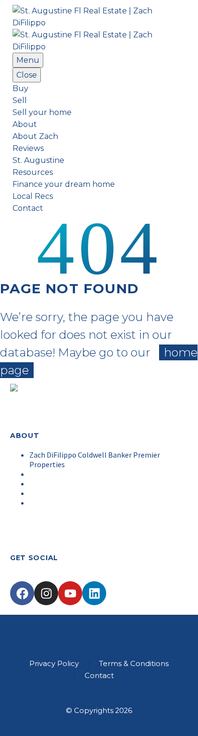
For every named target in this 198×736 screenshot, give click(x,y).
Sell (19, 100)
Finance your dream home (63, 184)
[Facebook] (22, 593)
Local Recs (32, 196)
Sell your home (42, 112)
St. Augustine (38, 160)
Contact (27, 208)
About (24, 124)
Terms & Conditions (134, 663)
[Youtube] (70, 593)
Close (26, 75)
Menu (27, 60)
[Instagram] (46, 593)
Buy (20, 88)
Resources (32, 172)
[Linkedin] (94, 593)
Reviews (28, 148)
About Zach (35, 136)
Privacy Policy (54, 663)
